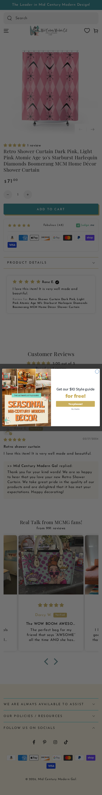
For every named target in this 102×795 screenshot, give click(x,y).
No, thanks (75, 408)
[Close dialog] (97, 371)
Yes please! (75, 404)
